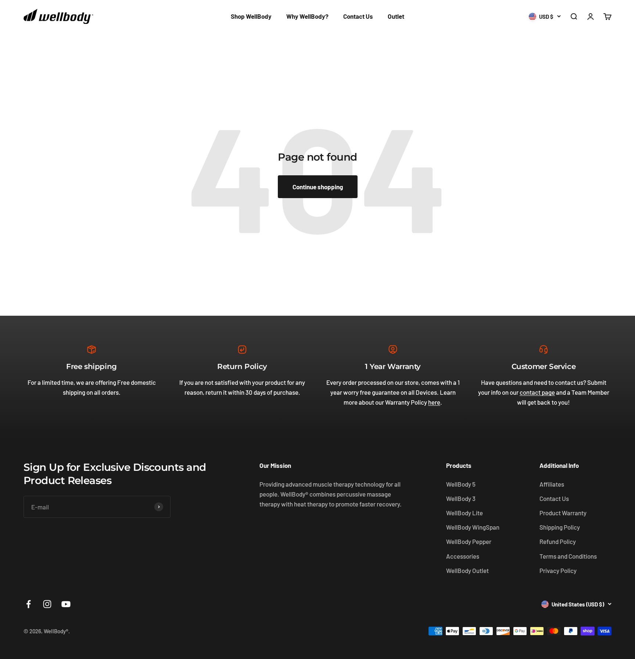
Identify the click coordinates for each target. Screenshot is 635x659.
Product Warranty (562, 512)
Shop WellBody (251, 16)
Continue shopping (318, 186)
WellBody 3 (461, 498)
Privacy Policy (558, 570)
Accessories (462, 556)
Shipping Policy (559, 527)
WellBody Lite (464, 512)
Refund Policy (557, 541)
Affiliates (551, 484)
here (434, 402)
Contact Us (358, 16)
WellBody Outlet (467, 570)
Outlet (396, 16)
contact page (537, 392)
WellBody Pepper (468, 541)
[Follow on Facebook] (28, 604)
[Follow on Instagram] (47, 604)
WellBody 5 (461, 484)
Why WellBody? (307, 16)
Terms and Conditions (568, 556)
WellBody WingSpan (472, 527)
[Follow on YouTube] (66, 604)
